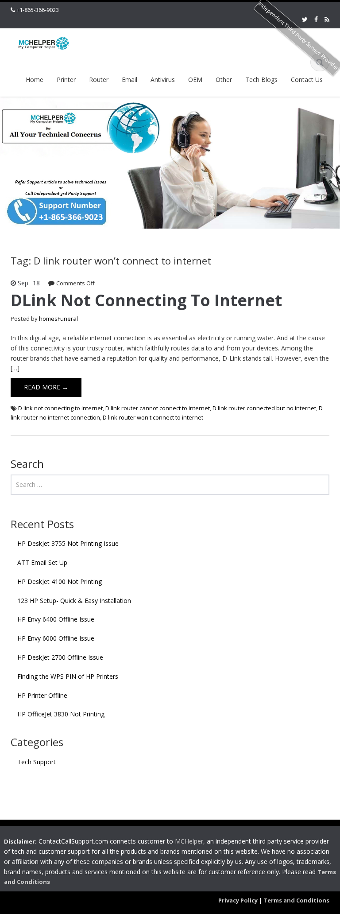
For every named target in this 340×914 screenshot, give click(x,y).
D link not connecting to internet (60, 408)
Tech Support (36, 762)
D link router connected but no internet (264, 408)
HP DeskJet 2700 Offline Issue (60, 657)
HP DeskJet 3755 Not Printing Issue (68, 543)
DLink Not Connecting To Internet (146, 300)
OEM (195, 79)
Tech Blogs (261, 79)
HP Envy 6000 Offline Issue (55, 638)
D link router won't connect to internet (153, 417)
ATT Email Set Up (42, 562)
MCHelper (189, 841)
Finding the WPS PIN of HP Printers (67, 676)
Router (98, 79)
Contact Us (307, 79)
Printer (66, 79)
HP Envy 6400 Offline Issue (55, 619)
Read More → (46, 387)
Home (34, 79)
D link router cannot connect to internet (157, 408)
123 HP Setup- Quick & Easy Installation (74, 600)
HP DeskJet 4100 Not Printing (59, 581)
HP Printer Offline (42, 695)
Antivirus (163, 79)
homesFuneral (58, 319)
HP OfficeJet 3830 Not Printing (60, 714)
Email (129, 79)
